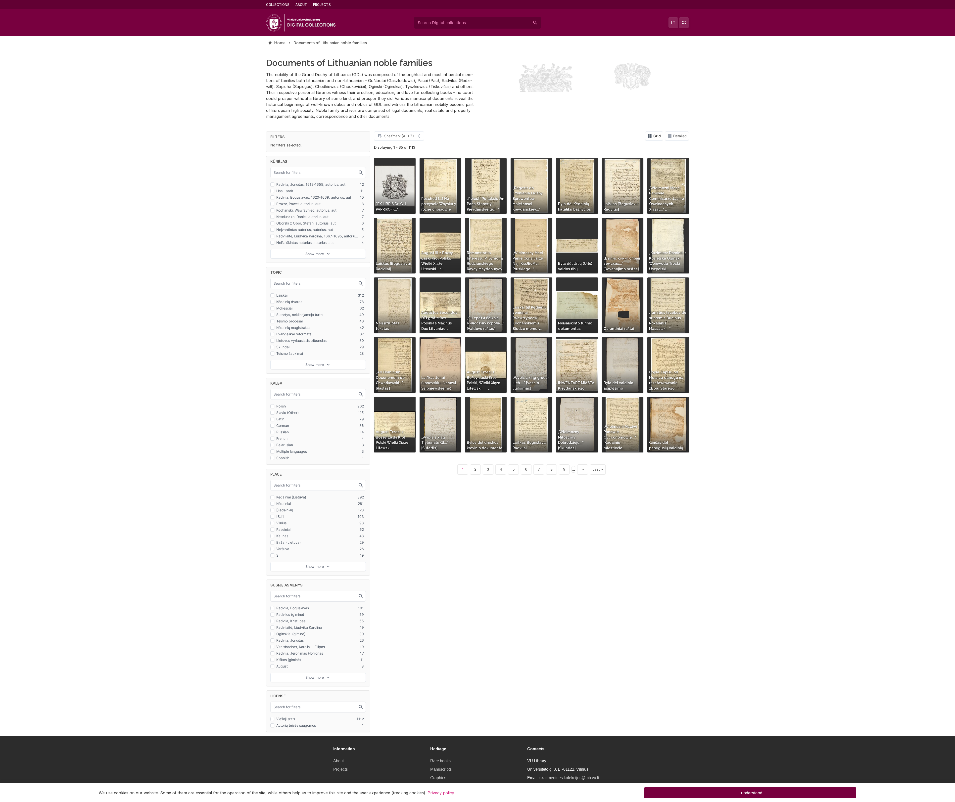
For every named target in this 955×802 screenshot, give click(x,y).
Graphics (438, 778)
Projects (322, 5)
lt (673, 22)
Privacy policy (441, 792)
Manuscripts (441, 769)
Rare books (440, 761)
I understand (750, 792)
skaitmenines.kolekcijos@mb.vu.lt (569, 778)
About (301, 5)
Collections (277, 5)
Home (280, 42)
